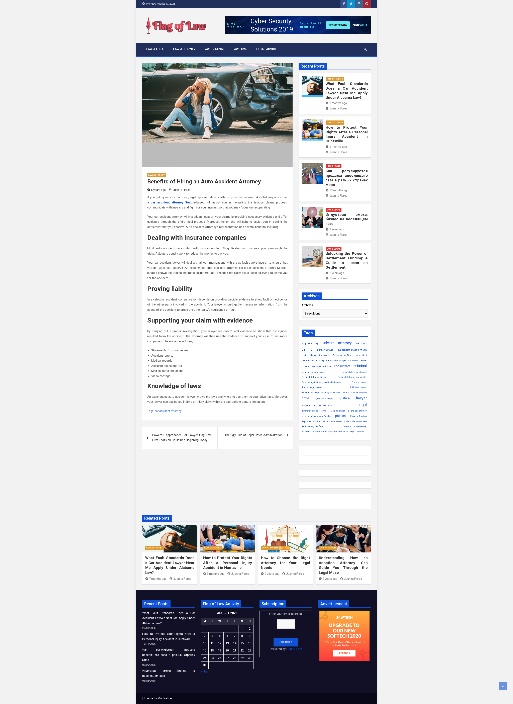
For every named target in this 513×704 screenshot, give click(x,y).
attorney (345, 343)
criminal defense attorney (354, 372)
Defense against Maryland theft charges (321, 382)
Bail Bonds (361, 343)
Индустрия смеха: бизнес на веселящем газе (347, 219)
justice (345, 398)
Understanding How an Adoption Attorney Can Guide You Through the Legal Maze (343, 565)
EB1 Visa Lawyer (358, 387)
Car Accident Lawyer (336, 360)
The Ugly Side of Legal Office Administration (254, 435)
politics (340, 416)
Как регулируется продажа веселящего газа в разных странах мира (347, 178)
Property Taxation (358, 416)
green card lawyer (324, 398)
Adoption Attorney (310, 343)
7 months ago (338, 103)
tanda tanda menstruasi (355, 421)
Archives (307, 305)
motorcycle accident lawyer (314, 411)
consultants (342, 366)
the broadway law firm (312, 426)
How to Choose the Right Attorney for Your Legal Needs (285, 562)
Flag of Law (294, 649)
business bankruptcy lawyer (315, 355)
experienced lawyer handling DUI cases (321, 392)
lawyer (361, 398)
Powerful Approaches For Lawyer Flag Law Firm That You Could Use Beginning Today (181, 437)
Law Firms (240, 49)
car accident (361, 355)
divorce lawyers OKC (312, 387)
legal (362, 404)
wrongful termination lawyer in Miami (346, 431)
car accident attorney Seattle (173, 202)
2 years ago (336, 229)
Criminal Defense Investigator (352, 377)
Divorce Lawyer (359, 382)
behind (307, 349)
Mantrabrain (165, 698)
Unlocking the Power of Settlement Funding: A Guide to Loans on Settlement (347, 260)
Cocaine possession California (316, 366)
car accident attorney (168, 411)
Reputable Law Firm (311, 421)
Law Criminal (213, 49)
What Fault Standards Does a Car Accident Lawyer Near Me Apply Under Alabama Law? (347, 90)
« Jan (204, 671)
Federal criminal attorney (355, 392)
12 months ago (338, 190)
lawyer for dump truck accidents (317, 405)
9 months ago (338, 146)
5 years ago (158, 189)
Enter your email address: (285, 631)
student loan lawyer (332, 421)
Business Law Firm (342, 355)
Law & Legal (155, 49)
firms (306, 398)
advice (328, 343)
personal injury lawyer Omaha (316, 416)
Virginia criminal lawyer (355, 426)
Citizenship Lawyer (357, 360)
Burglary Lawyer (325, 350)
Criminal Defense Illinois (314, 377)
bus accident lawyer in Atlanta (352, 350)
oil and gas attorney (357, 411)
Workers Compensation (314, 431)
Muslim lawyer (337, 411)
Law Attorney (184, 49)
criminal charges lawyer (313, 372)
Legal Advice (266, 49)
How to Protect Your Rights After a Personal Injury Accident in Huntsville (347, 134)
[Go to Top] (503, 686)
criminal (360, 366)
